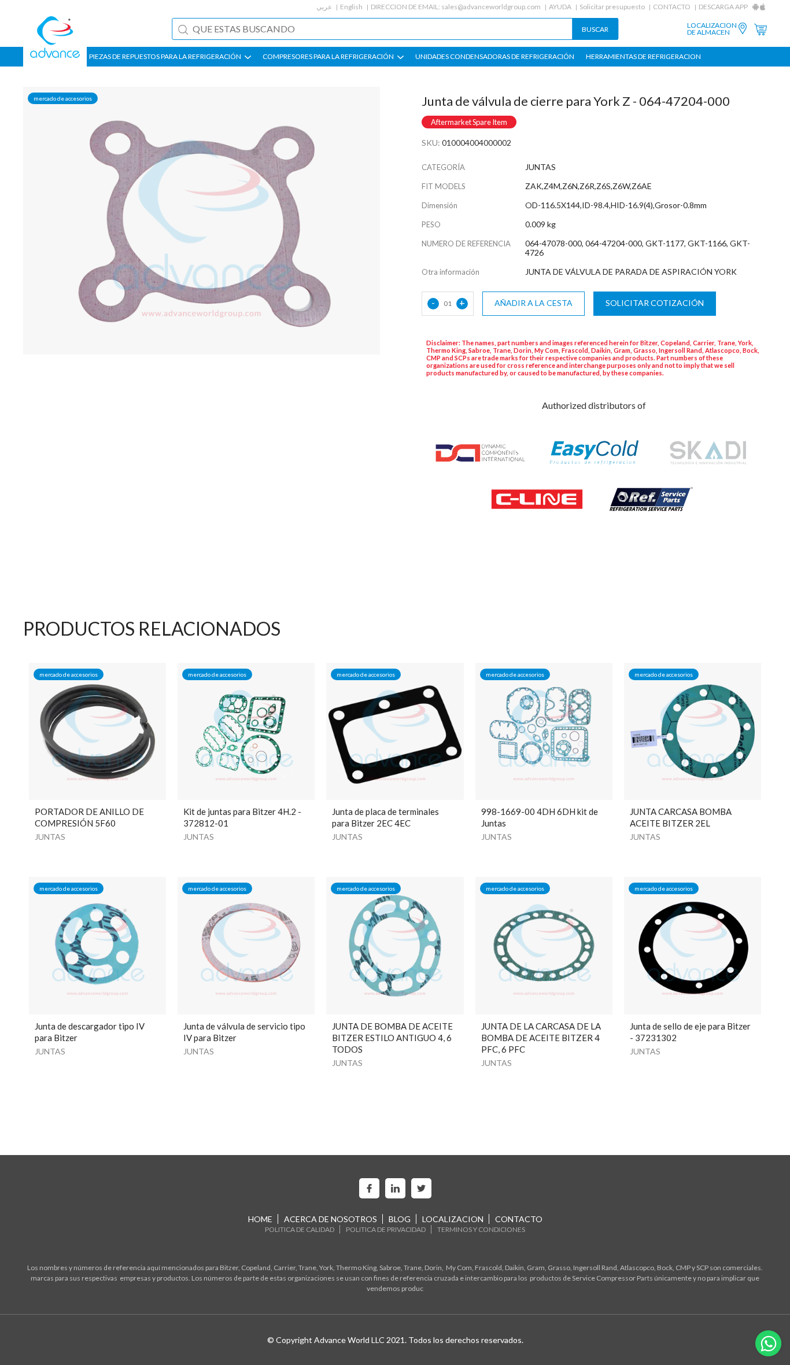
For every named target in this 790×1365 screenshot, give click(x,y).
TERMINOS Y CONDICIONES (481, 1229)
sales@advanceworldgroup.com (491, 6)
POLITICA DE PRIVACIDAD (386, 1229)
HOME (260, 1219)
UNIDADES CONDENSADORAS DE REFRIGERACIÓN (494, 57)
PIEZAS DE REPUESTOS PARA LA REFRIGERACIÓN (165, 57)
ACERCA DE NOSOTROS (330, 1219)
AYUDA (560, 6)
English (351, 6)
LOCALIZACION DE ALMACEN (712, 29)
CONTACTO (672, 6)
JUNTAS (50, 837)
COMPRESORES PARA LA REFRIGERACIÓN (329, 57)
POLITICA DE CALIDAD (299, 1229)
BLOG (400, 1219)
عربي (324, 6)
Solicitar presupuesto (612, 6)
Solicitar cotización (655, 303)
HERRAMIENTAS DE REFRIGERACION (643, 57)
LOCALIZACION (452, 1219)
